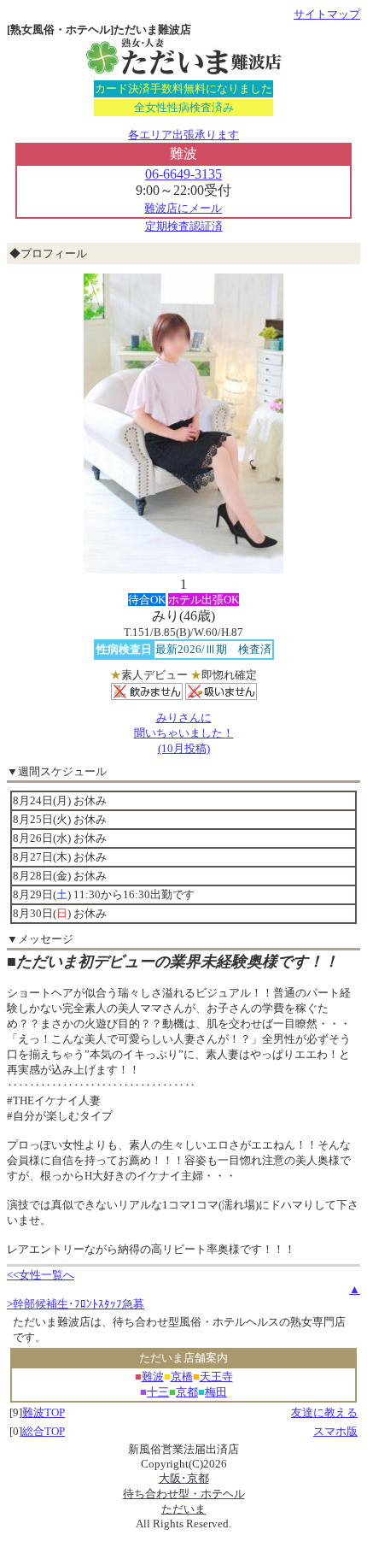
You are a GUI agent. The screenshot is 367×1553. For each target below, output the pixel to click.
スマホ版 (335, 1431)
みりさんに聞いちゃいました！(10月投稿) (184, 733)
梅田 (216, 1391)
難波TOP (43, 1412)
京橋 (182, 1376)
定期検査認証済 (184, 226)
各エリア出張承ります (183, 134)
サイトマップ (327, 14)
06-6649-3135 (183, 174)
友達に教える (324, 1412)
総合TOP (43, 1431)
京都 (187, 1391)
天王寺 (216, 1376)
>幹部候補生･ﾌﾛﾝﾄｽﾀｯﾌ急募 (75, 1303)
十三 (158, 1391)
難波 (153, 1376)
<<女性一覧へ (40, 1274)
